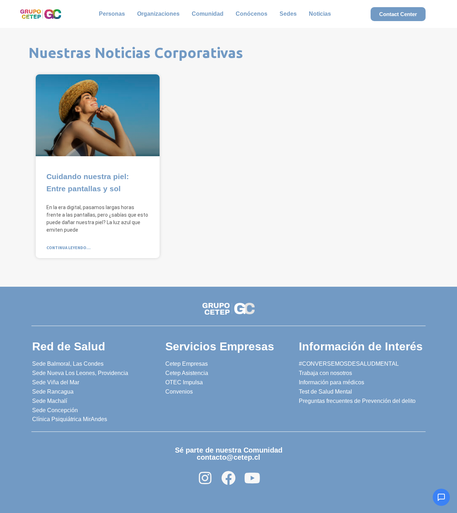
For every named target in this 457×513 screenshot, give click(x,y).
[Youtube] (252, 478)
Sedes (288, 14)
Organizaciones (158, 14)
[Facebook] (228, 478)
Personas (112, 14)
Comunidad (208, 14)
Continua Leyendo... (68, 247)
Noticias (320, 14)
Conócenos (251, 14)
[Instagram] (205, 478)
